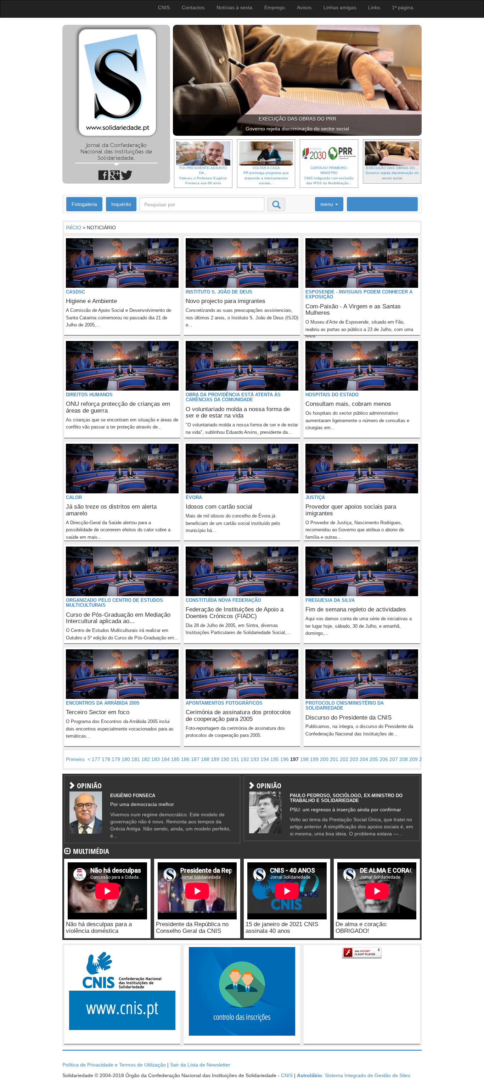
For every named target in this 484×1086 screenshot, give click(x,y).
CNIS (287, 1075)
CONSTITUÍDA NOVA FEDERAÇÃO (223, 600)
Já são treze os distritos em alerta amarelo (111, 510)
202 (344, 759)
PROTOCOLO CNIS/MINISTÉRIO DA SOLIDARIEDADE (344, 705)
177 (96, 759)
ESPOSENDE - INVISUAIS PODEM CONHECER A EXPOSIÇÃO (358, 294)
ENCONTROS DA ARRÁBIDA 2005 (102, 703)
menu (327, 204)
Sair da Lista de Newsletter (200, 1065)
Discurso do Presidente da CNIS (348, 717)
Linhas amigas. (340, 7)
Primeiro (75, 759)
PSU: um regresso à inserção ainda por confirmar (345, 809)
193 (255, 759)
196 (284, 759)
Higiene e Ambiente (91, 301)
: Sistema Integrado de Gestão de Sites (353, 1075)
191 (235, 759)
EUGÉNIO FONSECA (132, 795)
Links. (374, 7)
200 (324, 759)
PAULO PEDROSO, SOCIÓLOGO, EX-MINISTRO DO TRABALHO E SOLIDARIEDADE (346, 798)
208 (403, 759)
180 (126, 759)
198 (304, 759)
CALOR (74, 497)
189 (215, 759)
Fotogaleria (84, 204)
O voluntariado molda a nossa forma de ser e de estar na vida (238, 412)
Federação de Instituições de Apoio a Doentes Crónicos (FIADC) (234, 613)
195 (274, 759)
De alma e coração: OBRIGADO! (361, 927)
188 (205, 759)
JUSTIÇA (315, 497)
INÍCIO (73, 227)
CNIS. (164, 7)
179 (116, 759)
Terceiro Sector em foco (97, 712)
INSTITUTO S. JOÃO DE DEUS (219, 292)
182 (145, 759)
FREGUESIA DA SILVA (330, 600)
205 (374, 759)
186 (185, 759)
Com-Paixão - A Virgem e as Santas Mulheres (353, 310)
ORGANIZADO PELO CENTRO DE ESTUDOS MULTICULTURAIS (114, 603)
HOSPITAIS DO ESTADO (332, 394)
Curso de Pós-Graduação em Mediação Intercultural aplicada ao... (118, 618)
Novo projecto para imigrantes (225, 301)
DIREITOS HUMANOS (89, 394)
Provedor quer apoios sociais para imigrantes (350, 510)
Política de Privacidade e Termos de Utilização (114, 1065)
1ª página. (403, 7)
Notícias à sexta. (235, 7)
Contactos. (194, 7)
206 (383, 759)
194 (264, 759)
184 (165, 759)
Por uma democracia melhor (142, 804)
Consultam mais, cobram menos (348, 404)
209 (413, 759)
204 (364, 759)
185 (175, 759)
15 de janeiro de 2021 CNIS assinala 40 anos (282, 927)
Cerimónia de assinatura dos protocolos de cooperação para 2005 (238, 715)
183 (155, 759)
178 (106, 759)
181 (135, 759)
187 (195, 759)
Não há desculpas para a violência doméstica (99, 927)
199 (314, 759)
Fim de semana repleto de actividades (355, 609)
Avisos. (305, 7)
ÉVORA (194, 497)
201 (334, 759)
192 (245, 759)
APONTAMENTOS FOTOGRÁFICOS (224, 703)
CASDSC (75, 292)
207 (393, 759)
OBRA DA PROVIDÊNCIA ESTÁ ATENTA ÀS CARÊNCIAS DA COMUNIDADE (233, 397)
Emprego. (275, 7)
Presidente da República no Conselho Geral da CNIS (192, 927)
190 (225, 759)
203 (354, 759)
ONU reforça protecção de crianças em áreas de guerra (118, 407)
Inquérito (121, 204)
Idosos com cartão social (219, 506)
